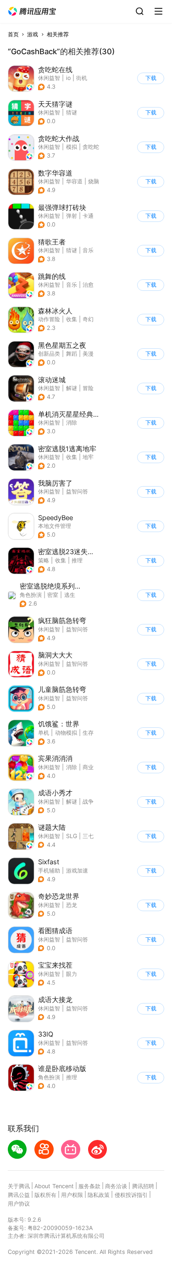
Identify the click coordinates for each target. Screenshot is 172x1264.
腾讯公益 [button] (19, 1194)
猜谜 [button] (71, 112)
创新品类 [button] (49, 353)
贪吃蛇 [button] (91, 146)
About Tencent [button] (54, 1186)
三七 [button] (88, 836)
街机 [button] (81, 77)
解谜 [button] (71, 388)
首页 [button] (13, 34)
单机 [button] (43, 732)
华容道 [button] (74, 181)
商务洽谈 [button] (116, 1186)
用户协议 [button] (19, 1203)
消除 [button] (71, 422)
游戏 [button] (32, 34)
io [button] (68, 77)
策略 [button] (43, 560)
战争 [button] (88, 801)
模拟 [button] (71, 146)
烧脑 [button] (93, 181)
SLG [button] (71, 836)
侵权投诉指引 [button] (131, 1194)
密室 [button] (52, 594)
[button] (32, 11)
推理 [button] (77, 560)
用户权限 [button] (72, 1194)
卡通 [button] (88, 215)
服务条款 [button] (89, 1186)
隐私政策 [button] (99, 1194)
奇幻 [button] (88, 319)
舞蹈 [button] (71, 353)
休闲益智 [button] (49, 77)
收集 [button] (71, 319)
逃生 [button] (69, 594)
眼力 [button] (71, 973)
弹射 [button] (71, 215)
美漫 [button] (88, 353)
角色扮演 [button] (31, 594)
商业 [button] (88, 767)
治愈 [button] (88, 284)
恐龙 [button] (71, 904)
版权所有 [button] (45, 1194)
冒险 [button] (88, 388)
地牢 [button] (88, 456)
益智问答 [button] (77, 491)
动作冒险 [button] (49, 319)
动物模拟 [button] (66, 732)
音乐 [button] (88, 250)
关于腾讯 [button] (19, 1186)
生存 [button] (88, 732)
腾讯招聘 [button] (143, 1186)
